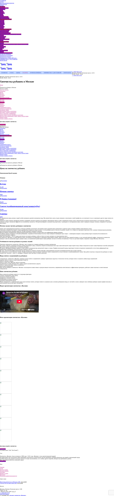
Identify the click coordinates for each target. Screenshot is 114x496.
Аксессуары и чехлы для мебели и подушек (11, 115)
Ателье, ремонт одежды (6, 53)
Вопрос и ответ (4, 473)
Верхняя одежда (4, 8)
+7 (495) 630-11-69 (77, 71)
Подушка (2, 38)
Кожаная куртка (4, 16)
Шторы (2, 51)
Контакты (2, 474)
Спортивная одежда (5, 33)
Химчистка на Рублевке (6, 55)
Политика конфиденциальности (8, 476)
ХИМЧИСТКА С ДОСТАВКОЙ (8, 59)
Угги (1, 49)
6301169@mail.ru (4, 494)
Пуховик (2, 13)
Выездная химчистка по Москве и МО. (10, 482)
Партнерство (3, 4)
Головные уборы (4, 110)
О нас (1, 468)
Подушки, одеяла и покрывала (8, 112)
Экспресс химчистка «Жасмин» (17, 495)
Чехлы (1, 40)
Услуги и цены (4, 469)
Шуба (1, 10)
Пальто (2, 11)
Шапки (2, 43)
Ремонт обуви (3, 117)
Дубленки (2, 9)
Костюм (2, 21)
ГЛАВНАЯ (4, 72)
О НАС (2, 1)
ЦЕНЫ (2, 5)
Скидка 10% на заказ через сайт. (8, 483)
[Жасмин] (6, 64)
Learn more (3, 124)
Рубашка (2, 24)
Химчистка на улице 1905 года (8, 58)
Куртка (2, 15)
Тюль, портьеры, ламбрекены (8, 113)
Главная (2, 467)
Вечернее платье (4, 31)
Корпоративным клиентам (7, 3)
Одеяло (2, 35)
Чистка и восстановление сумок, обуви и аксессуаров (14, 44)
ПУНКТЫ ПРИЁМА (5, 54)
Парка (1, 14)
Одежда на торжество (5, 108)
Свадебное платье (4, 30)
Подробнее (3, 461)
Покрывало (3, 36)
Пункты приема (4, 471)
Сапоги (2, 48)
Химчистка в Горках (5, 56)
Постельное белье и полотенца (8, 111)
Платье (2, 28)
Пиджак (2, 20)
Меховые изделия (4, 18)
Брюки (2, 25)
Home (1, 85)
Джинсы (2, 26)
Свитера (2, 23)
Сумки (2, 45)
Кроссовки (3, 46)
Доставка (2, 472)
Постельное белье (4, 39)
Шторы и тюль (4, 50)
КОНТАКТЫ (3, 60)
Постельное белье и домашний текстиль (10, 34)
